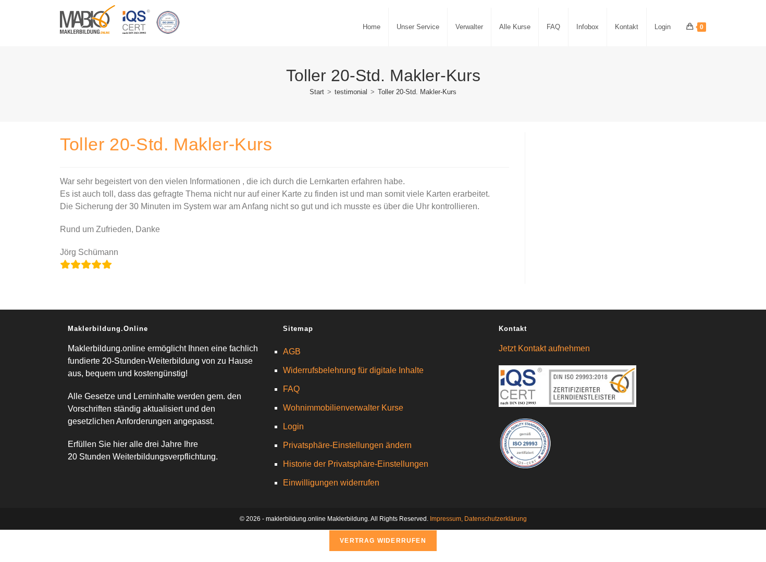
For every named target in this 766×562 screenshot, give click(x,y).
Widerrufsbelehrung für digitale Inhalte (353, 370)
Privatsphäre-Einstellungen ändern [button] (347, 445)
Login (293, 426)
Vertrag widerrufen (383, 540)
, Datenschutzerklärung (494, 518)
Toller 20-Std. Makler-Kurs (417, 92)
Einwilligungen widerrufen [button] (331, 482)
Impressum (445, 518)
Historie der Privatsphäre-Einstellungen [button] (355, 463)
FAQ (291, 389)
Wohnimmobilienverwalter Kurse (343, 407)
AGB (292, 351)
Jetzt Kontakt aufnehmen (544, 348)
